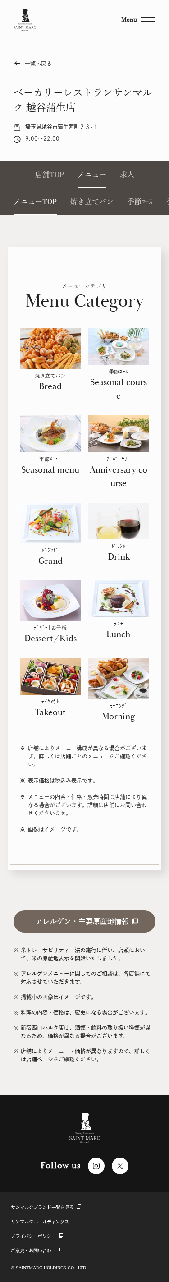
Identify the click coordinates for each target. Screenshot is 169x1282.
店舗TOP (49, 174)
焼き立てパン (92, 201)
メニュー (92, 174)
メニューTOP (35, 201)
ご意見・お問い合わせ (34, 1250)
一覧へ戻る (33, 63)
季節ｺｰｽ (139, 201)
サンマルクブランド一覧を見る (43, 1207)
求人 (127, 174)
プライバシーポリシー (34, 1235)
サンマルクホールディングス (40, 1221)
